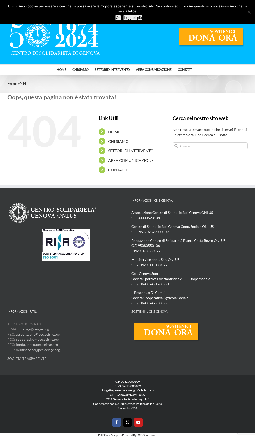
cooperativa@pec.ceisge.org (37, 339)
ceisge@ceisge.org (35, 329)
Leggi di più (133, 18)
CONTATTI (117, 169)
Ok (118, 18)
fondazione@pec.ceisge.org (37, 344)
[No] (248, 12)
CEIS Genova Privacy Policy (127, 395)
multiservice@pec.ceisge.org (38, 350)
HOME (114, 131)
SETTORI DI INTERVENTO (131, 150)
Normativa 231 (127, 408)
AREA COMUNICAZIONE (131, 160)
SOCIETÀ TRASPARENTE (26, 358)
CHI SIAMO (118, 141)
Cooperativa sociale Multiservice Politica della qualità (127, 404)
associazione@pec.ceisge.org (38, 334)
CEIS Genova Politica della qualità (127, 399)
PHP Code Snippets (110, 435)
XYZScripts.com (147, 435)
